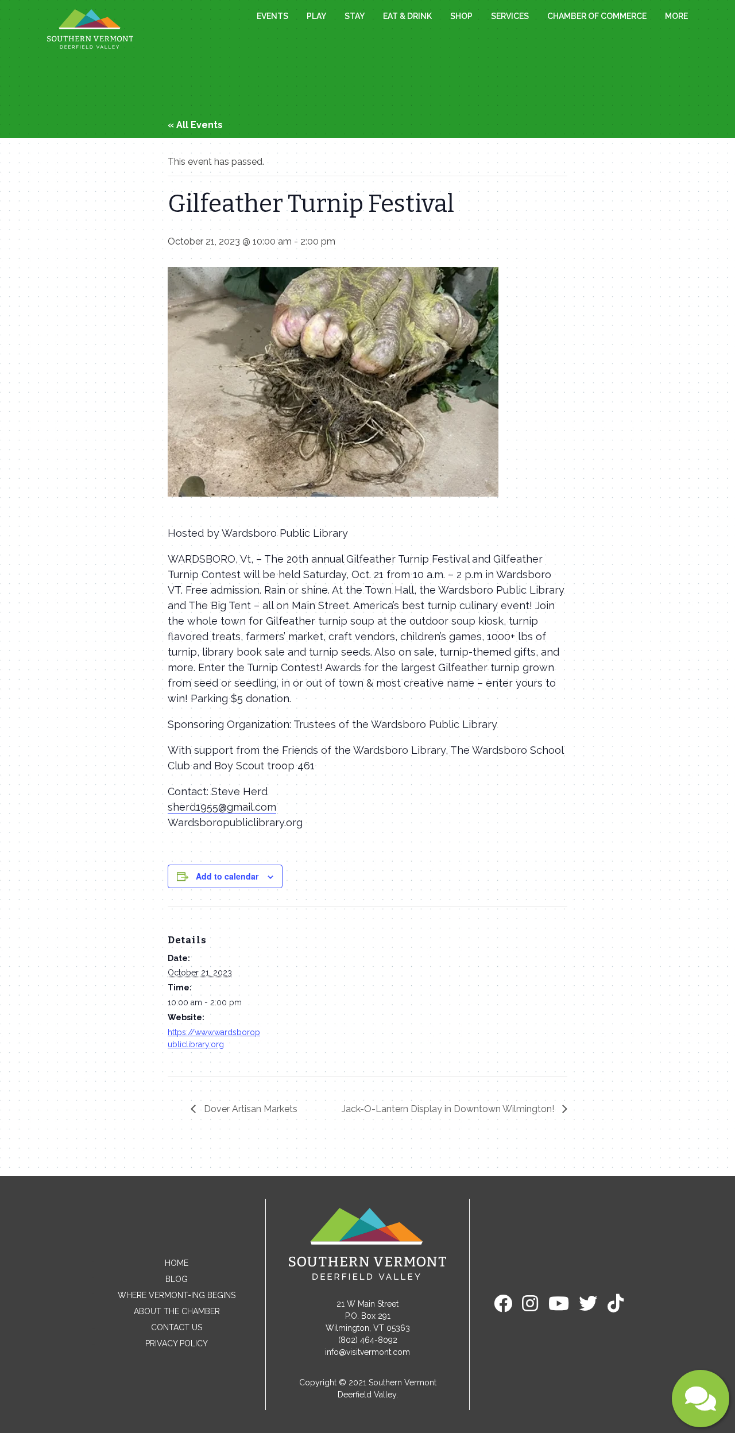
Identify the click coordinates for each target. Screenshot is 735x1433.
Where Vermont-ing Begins (176, 1295)
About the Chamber (177, 1311)
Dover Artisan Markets (249, 1108)
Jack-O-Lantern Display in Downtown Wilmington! (449, 1108)
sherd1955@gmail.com (222, 807)
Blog (176, 1279)
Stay (355, 16)
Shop (461, 16)
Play (316, 16)
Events (272, 16)
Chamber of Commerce (597, 16)
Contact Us (176, 1327)
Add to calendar (227, 876)
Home (176, 1263)
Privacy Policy (176, 1343)
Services (510, 16)
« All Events (195, 124)
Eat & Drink (407, 16)
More (676, 16)
